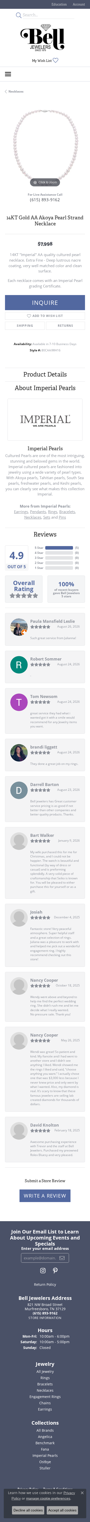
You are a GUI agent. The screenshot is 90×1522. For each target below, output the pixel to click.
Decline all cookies (28, 1510)
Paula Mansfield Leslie (52, 621)
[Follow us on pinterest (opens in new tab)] (55, 1271)
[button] (58, 4)
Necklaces (16, 91)
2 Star (39, 563)
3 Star (39, 558)
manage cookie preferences (48, 1498)
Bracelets (67, 511)
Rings (52, 511)
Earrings (21, 511)
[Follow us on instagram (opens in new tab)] (43, 1271)
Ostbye (45, 1461)
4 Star (39, 553)
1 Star (39, 568)
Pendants (38, 511)
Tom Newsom (44, 696)
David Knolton (44, 1125)
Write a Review (45, 1195)
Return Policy (45, 1284)
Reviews (45, 534)
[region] (45, 148)
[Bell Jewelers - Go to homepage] (43, 38)
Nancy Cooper (44, 980)
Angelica (45, 1436)
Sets (46, 517)
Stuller (45, 1468)
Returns (65, 325)
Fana (45, 1449)
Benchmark (45, 1443)
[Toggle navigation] (8, 74)
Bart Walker (42, 835)
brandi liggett (43, 747)
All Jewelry (45, 1371)
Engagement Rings (45, 1396)
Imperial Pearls (45, 1455)
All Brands (45, 1430)
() (77, 548)
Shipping (25, 325)
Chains (45, 1403)
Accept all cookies (62, 1510)
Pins (62, 517)
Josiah (36, 912)
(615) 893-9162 (45, 199)
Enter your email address (45, 1248)
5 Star (39, 548)
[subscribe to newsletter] (62, 1257)
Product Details (45, 374)
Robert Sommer (46, 659)
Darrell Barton (44, 784)
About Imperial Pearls (45, 388)
